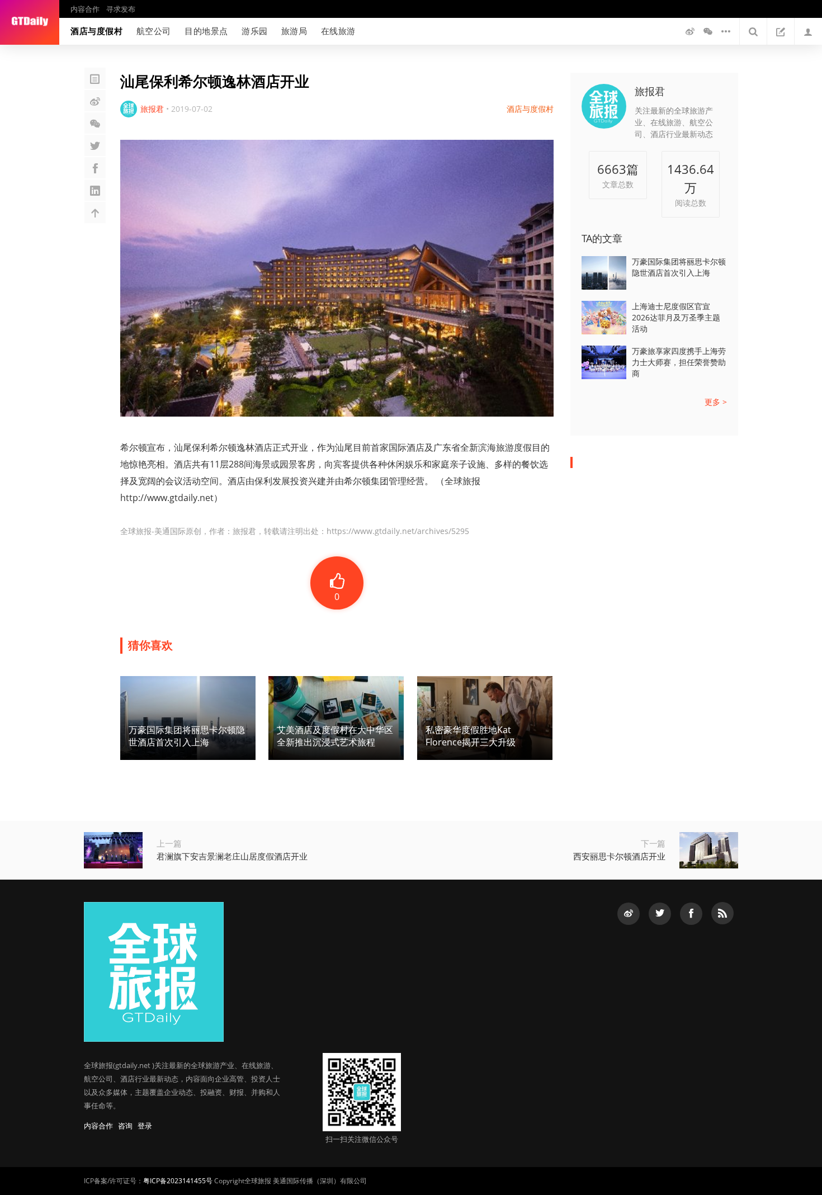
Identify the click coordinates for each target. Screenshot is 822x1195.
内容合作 (85, 9)
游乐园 (255, 30)
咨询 (125, 1126)
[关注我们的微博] (690, 31)
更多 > (716, 401)
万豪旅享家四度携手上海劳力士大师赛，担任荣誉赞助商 (679, 362)
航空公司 (153, 30)
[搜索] (753, 31)
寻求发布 (120, 9)
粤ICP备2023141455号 (177, 1180)
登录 (145, 1126)
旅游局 (294, 30)
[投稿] (780, 31)
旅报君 (650, 91)
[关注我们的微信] (708, 31)
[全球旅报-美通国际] (29, 22)
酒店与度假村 (96, 30)
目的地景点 (206, 30)
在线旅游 (338, 30)
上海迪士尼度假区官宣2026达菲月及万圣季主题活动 (676, 317)
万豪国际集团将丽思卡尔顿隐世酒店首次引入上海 (679, 267)
